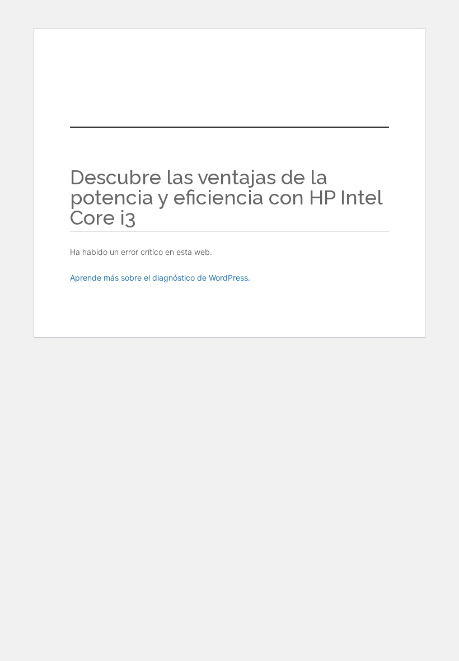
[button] (256, 81)
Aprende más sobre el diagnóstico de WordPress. (160, 277)
